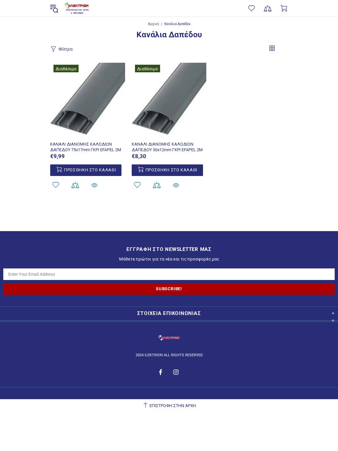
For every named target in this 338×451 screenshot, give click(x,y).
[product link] (87, 69)
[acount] (55, 185)
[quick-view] (94, 185)
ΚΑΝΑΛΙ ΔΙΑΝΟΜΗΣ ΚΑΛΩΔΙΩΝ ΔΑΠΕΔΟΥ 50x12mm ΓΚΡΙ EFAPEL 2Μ (167, 147)
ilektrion (76, 8)
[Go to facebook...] (161, 372)
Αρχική (153, 24)
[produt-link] (87, 133)
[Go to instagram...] (176, 372)
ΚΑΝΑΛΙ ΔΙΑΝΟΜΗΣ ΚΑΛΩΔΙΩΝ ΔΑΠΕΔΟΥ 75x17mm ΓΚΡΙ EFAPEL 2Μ (85, 147)
